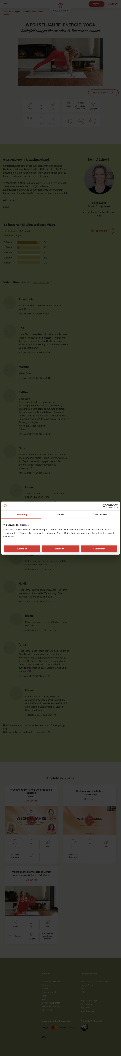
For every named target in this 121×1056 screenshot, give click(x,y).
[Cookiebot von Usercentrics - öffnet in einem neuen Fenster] (105, 506)
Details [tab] (60, 514)
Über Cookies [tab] (100, 514)
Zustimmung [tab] (21, 514)
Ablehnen (22, 548)
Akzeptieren (99, 548)
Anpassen (59, 548)
